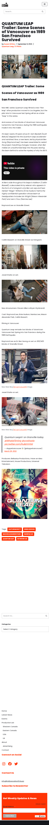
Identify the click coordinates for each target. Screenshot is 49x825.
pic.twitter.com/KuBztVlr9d (18, 444)
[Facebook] (10, 764)
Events (4, 718)
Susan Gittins (9, 44)
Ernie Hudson (29, 529)
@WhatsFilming (12, 440)
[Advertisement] (24, 583)
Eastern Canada (10, 730)
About (4, 742)
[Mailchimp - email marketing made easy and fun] (40, 817)
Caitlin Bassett (15, 529)
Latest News (7, 715)
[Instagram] (4, 764)
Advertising (7, 746)
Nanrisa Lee (28, 534)
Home (4, 711)
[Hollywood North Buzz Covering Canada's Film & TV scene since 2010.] (5, 4)
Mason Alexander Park (12, 534)
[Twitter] (16, 764)
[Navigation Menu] (44, 4)
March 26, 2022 (10, 451)
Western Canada (10, 726)
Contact (5, 750)
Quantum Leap (8, 46)
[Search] (42, 11)
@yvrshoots (28, 440)
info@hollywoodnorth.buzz (13, 781)
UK (4, 738)
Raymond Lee (22, 539)
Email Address (9, 806)
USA (4, 734)
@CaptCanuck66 (20, 387)
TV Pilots (17, 46)
